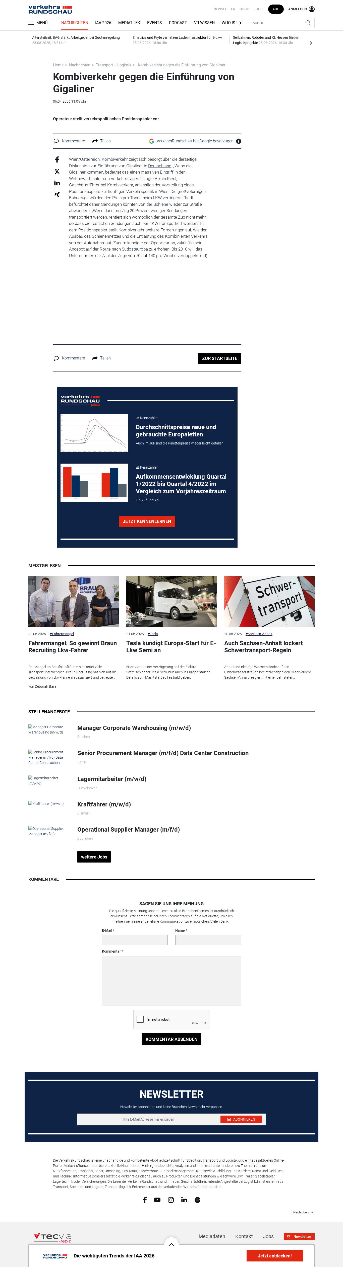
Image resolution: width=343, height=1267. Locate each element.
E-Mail (107, 930)
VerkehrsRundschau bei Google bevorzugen (195, 141)
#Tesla (153, 634)
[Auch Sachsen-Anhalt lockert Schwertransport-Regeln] (269, 601)
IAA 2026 (103, 22)
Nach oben (301, 1212)
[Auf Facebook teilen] (57, 159)
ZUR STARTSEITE (219, 358)
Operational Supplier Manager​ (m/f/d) (128, 829)
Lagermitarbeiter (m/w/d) (111, 779)
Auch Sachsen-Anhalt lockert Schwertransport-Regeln (263, 647)
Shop (244, 9)
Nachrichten (74, 22)
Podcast (178, 22)
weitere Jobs (94, 857)
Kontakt (244, 1236)
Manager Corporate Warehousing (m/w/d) (134, 727)
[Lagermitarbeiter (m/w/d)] (49, 781)
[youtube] (157, 1200)
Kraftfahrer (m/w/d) (104, 804)
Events (154, 22)
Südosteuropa (135, 249)
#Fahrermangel (62, 634)
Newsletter (224, 9)
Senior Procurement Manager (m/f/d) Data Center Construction (163, 753)
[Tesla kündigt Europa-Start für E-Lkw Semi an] (171, 601)
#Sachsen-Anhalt (259, 634)
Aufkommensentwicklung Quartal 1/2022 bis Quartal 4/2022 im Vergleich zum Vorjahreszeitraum (181, 484)
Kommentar (111, 951)
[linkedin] (184, 1200)
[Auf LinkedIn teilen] (57, 183)
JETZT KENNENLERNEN (147, 521)
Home (58, 65)
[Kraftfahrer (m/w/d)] (46, 803)
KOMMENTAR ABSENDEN (172, 1039)
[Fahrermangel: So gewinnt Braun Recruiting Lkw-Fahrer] (73, 601)
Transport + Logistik (113, 65)
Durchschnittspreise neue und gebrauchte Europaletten (176, 431)
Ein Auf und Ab (147, 500)
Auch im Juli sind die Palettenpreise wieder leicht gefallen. (180, 443)
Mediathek (129, 22)
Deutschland (159, 165)
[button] (171, 1240)
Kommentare (73, 141)
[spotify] (197, 1200)
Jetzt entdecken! (275, 1255)
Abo (275, 9)
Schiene (160, 204)
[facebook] (145, 1200)
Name (180, 930)
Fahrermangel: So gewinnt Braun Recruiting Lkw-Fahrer (72, 647)
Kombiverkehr (115, 159)
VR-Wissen (204, 22)
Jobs (258, 9)
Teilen (105, 141)
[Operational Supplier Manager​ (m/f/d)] (49, 831)
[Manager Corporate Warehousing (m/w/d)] (49, 729)
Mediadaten (212, 1236)
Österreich (90, 159)
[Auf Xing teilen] (57, 194)
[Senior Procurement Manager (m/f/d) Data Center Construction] (49, 757)
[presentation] (311, 42)
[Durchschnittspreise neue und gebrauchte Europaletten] (94, 433)
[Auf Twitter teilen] (57, 171)
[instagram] (171, 1200)
